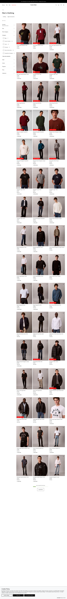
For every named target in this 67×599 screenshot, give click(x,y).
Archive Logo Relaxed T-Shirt (22, 276)
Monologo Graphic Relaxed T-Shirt (23, 477)
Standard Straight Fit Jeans (54, 477)
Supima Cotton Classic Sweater (55, 276)
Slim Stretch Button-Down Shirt (22, 333)
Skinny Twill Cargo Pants (21, 390)
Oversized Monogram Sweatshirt (22, 160)
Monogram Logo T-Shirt (37, 74)
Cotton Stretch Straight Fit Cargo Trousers (56, 247)
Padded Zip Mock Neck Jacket (38, 333)
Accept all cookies (29, 595)
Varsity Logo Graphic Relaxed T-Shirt (55, 419)
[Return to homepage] (33, 5)
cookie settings (6, 595)
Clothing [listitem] (4, 16)
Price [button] (3, 69)
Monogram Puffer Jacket (53, 361)
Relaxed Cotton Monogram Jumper (39, 160)
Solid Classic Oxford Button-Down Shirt (56, 333)
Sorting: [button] (5, 25)
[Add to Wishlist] (31, 25)
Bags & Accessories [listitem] (11, 16)
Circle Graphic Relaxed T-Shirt (22, 45)
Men (3, 9)
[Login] (58, 5)
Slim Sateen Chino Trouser (54, 160)
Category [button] (4, 35)
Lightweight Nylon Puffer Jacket (38, 419)
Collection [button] (4, 73)
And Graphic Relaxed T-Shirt (38, 45)
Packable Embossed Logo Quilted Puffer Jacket (56, 391)
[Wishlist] (61, 5)
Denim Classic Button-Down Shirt (55, 305)
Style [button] (3, 59)
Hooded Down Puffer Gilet (37, 361)
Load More (41, 489)
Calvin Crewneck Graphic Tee (38, 448)
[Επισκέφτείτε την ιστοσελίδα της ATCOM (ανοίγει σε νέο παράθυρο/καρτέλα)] (61, 597)
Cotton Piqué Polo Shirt (21, 103)
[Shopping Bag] (63, 5)
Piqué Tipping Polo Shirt (21, 305)
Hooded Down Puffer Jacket (22, 419)
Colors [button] (3, 63)
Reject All (18, 595)
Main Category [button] (5, 31)
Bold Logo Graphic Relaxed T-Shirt (55, 45)
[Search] (56, 5)
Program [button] (4, 66)
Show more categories (6, 56)
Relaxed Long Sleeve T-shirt (21, 247)
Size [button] (3, 28)
